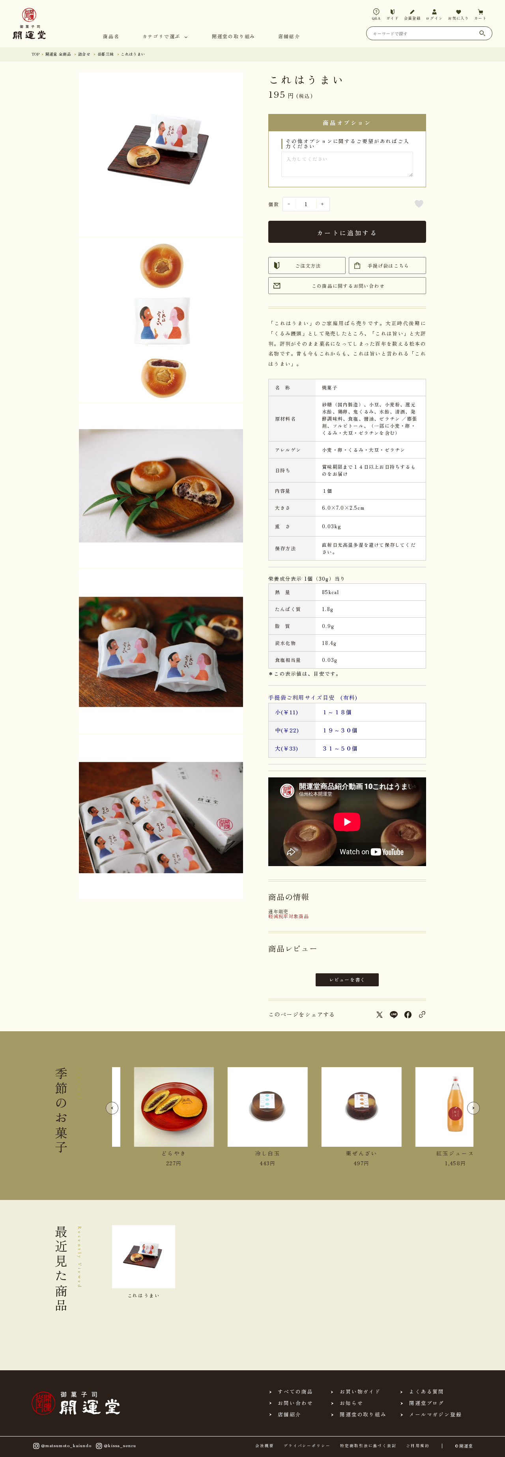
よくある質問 (427, 1391)
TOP (35, 54)
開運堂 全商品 (58, 54)
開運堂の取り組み (233, 36)
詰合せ (84, 54)
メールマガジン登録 (435, 1414)
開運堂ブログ (427, 1403)
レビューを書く (347, 979)
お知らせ (351, 1403)
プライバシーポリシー (307, 1446)
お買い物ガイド (360, 1391)
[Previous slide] (112, 1108)
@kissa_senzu (120, 1444)
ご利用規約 (418, 1446)
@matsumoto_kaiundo (66, 1444)
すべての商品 (295, 1391)
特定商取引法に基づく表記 (368, 1446)
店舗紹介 (289, 36)
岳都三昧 (105, 54)
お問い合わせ (295, 1403)
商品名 (111, 36)
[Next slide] (473, 1108)
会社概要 (264, 1446)
